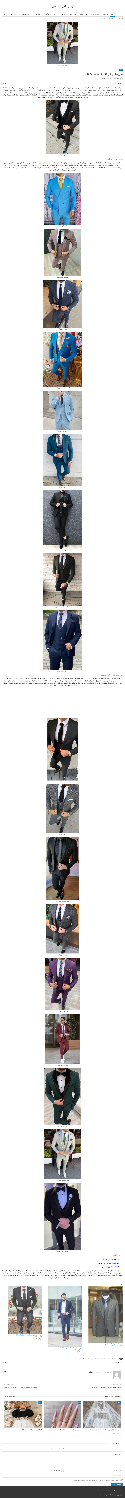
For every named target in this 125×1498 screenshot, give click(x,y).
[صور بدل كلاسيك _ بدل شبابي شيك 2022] (63, 1316)
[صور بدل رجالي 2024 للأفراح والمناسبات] (103, 1314)
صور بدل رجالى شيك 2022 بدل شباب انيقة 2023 (28, 1335)
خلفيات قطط (73, 14)
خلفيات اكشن (95, 14)
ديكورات (62, 14)
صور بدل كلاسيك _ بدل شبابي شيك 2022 (70, 1348)
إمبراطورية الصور (62, 6)
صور (55, 14)
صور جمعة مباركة (25, 14)
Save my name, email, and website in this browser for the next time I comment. (97, 1480)
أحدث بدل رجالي (115, 1358)
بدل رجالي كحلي (106, 1358)
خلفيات (105, 14)
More (14, 14)
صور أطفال (47, 14)
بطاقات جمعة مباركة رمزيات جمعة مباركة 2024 (106, 1387)
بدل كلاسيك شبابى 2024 (86, 1358)
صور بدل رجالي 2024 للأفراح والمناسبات (111, 1344)
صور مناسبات (99, 1490)
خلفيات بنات (84, 14)
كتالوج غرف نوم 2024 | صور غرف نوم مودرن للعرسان (21, 1387)
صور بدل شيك (76, 1358)
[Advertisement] (62, 702)
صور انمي (37, 14)
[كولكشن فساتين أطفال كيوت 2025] (23, 1414)
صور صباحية (108, 1490)
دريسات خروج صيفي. (110, 1266)
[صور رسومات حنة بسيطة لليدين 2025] (62, 1414)
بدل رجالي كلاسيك (97, 1358)
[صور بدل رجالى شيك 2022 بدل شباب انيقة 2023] (23, 1310)
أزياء (112, 14)
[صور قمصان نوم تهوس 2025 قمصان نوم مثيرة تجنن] (102, 1414)
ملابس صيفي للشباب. (110, 1259)
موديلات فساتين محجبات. (108, 1263)
